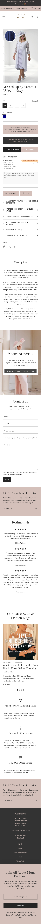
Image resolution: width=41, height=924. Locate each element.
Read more (6, 685)
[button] (17, 690)
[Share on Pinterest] (15, 247)
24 (5, 105)
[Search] (32, 17)
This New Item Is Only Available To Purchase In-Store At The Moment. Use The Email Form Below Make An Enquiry (20, 129)
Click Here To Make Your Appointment (20, 371)
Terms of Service (14, 474)
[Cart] (37, 17)
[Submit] (35, 508)
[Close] (36, 868)
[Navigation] (3, 17)
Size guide (35, 101)
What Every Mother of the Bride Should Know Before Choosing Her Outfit (20, 668)
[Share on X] (9, 247)
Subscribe (20, 905)
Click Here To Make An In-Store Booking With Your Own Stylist (20, 140)
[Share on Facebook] (4, 247)
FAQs (27, 193)
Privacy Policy (16, 915)
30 (17, 105)
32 (23, 105)
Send (7, 480)
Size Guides (12, 193)
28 (11, 105)
